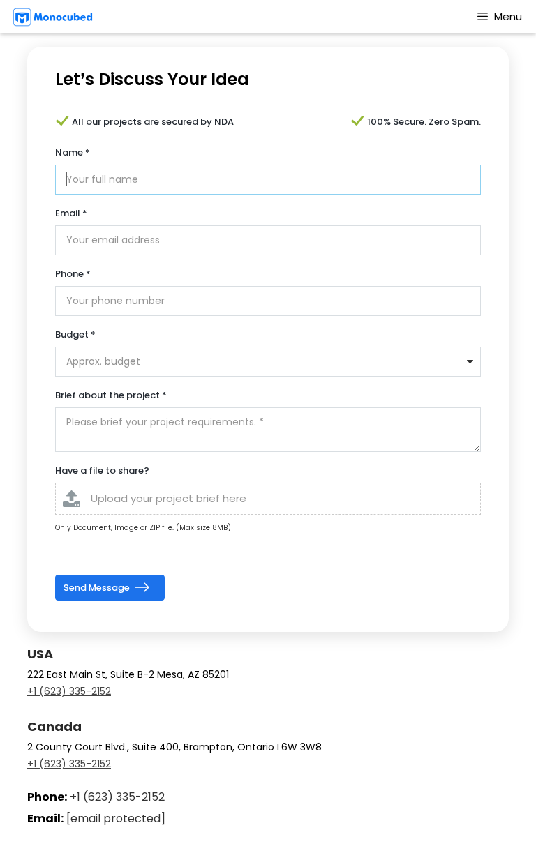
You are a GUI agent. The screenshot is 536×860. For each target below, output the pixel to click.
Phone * (73, 273)
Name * (72, 152)
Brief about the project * (111, 395)
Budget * (75, 334)
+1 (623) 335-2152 (69, 691)
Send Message (98, 588)
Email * (71, 213)
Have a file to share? (102, 470)
